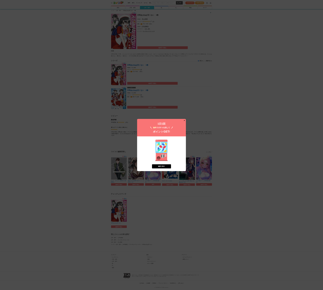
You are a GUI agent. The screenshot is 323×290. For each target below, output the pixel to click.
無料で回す (161, 166)
